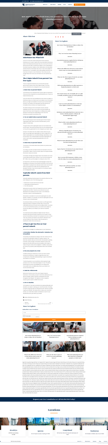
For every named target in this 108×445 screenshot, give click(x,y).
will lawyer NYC (28, 380)
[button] (56, 37)
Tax (38, 297)
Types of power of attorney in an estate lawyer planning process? (70, 149)
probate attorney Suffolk (74, 368)
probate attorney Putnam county (36, 368)
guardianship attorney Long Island (62, 388)
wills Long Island (54, 383)
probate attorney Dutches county (41, 367)
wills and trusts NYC (36, 381)
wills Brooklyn (66, 381)
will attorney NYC (35, 378)
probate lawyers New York (49, 372)
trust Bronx (58, 376)
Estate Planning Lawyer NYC (50, 391)
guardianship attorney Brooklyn (48, 388)
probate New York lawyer (58, 373)
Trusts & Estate (30, 4)
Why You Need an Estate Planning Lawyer (70, 53)
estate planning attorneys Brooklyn (54, 384)
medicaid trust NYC (31, 365)
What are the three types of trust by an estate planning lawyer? (70, 78)
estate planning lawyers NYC (78, 383)
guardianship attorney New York (77, 388)
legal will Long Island (26, 362)
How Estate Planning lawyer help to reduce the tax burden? (70, 46)
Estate (25, 297)
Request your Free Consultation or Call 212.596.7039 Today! (54, 399)
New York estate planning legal (65, 365)
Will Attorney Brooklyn (16, 441)
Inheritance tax (31, 297)
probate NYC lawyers (78, 373)
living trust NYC (32, 363)
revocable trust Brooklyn (51, 375)
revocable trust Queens (43, 376)
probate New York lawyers (28, 384)
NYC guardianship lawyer (27, 367)
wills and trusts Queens (45, 381)
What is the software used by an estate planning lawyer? (70, 166)
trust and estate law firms (40, 384)
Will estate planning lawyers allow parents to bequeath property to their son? (70, 86)
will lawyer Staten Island (45, 380)
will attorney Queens (43, 378)
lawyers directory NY (74, 375)
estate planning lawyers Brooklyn (69, 384)
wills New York (61, 383)
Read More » (70, 49)
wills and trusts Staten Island (57, 381)
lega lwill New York (36, 362)
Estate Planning (27, 300)
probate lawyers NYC (60, 372)
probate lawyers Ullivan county (32, 373)
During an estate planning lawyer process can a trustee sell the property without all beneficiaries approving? (70, 113)
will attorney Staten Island (54, 378)
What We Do (53, 4)
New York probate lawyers (78, 365)
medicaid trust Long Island (71, 363)
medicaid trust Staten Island (52, 365)
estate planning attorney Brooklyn (66, 386)
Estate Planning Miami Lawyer (44, 383)
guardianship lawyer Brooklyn (70, 389)
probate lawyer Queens (38, 372)
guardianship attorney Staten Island (56, 389)
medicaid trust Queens (40, 365)
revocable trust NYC (33, 376)
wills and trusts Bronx (55, 380)
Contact (70, 4)
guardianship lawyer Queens (63, 391)
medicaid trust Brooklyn (60, 363)
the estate (25, 163)
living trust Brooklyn (67, 362)
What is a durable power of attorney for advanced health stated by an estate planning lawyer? (70, 132)
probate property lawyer (40, 375)
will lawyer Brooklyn (64, 378)
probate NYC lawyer (68, 373)
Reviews (59, 4)
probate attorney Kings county (56, 367)
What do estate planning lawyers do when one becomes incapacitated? (70, 141)
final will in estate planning (36, 257)
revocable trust (52, 376)
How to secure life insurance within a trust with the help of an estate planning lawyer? (70, 158)
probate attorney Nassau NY (69, 367)
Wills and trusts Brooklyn (65, 380)
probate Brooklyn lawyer (53, 370)
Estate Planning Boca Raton (76, 381)
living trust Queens (40, 363)
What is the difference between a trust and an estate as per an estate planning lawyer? (70, 69)
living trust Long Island (77, 362)
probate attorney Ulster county (40, 370)
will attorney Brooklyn (66, 376)
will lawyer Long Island (73, 378)
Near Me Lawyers (33, 392)
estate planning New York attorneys (50, 386)
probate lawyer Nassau (27, 372)
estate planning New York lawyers (33, 388)
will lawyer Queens (36, 380)
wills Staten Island (68, 383)
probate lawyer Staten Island (71, 372)
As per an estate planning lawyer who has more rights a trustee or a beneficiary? (70, 104)
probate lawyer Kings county (65, 370)
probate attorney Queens (50, 368)
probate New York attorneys (46, 373)
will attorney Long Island (76, 376)
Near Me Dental (25, 392)
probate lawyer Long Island (78, 370)
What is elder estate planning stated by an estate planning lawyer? (70, 123)
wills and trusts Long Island (77, 380)
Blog (64, 4)
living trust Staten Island (49, 363)
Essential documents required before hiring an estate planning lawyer (70, 61)
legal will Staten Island (58, 362)
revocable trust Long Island (64, 375)
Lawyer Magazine (33, 383)
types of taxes (41, 85)
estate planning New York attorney (34, 386)
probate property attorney (28, 375)
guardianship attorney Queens (41, 389)
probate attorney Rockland (62, 368)
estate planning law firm (29, 5)
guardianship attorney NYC (28, 389)
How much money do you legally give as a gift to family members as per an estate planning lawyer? (70, 95)
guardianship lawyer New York (37, 391)
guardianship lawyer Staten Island (76, 391)
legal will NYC (43, 362)
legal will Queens (49, 362)
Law (36, 297)
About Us (45, 4)
